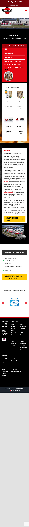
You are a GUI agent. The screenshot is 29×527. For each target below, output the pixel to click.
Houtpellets (8, 57)
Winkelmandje (14, 361)
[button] (3, 303)
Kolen (6, 49)
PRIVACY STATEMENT (18, 388)
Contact (13, 345)
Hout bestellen (5, 371)
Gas (12, 335)
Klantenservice (14, 365)
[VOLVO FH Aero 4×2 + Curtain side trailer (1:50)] (20, 115)
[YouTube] (3, 327)
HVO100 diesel (23, 333)
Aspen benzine (23, 326)
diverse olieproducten (8, 192)
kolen (5, 179)
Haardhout (22, 341)
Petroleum (22, 345)
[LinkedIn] (6, 327)
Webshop (13, 328)
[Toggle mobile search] (23, 10)
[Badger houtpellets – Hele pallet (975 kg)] (8, 90)
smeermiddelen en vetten (9, 183)
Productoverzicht (15, 359)
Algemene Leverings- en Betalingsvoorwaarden (16, 369)
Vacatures (13, 343)
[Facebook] (3, 324)
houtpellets (6, 181)
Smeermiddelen (14, 333)
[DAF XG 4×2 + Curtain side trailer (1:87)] (8, 115)
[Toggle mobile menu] (26, 10)
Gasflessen (22, 335)
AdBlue (21, 324)
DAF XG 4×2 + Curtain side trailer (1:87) (8, 129)
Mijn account (14, 363)
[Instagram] (6, 324)
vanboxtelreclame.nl (16, 390)
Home (12, 324)
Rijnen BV (13, 326)
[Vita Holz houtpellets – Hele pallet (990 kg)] (20, 90)
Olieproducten (9, 53)
